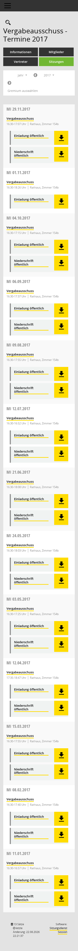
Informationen (20, 52)
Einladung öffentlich (29, 136)
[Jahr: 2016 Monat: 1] (35, 75)
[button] (61, 138)
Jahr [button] (21, 75)
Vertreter (21, 62)
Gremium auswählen (23, 91)
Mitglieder (56, 52)
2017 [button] (48, 75)
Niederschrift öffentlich (24, 154)
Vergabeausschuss (20, 118)
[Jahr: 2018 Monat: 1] (9, 83)
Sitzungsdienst (58, 930)
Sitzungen (56, 62)
